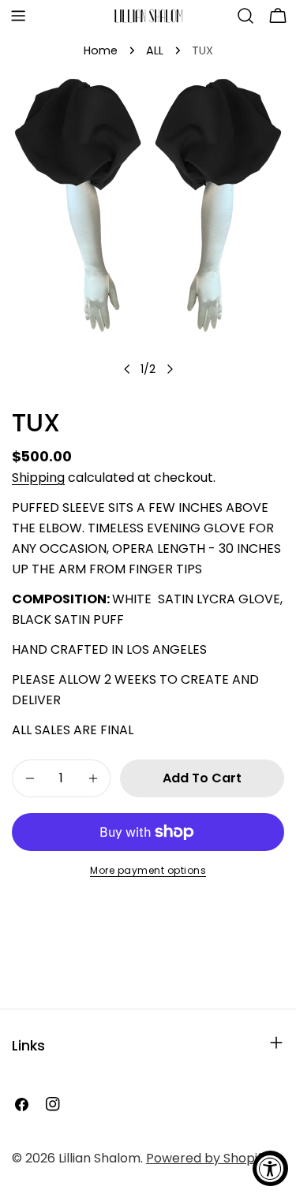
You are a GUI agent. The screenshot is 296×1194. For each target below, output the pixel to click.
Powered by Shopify (207, 1158)
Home (101, 50)
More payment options (148, 870)
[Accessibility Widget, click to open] (270, 1168)
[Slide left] (127, 369)
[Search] (245, 16)
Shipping (38, 477)
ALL (154, 50)
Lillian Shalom (99, 1158)
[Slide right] (169, 369)
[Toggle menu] (18, 16)
